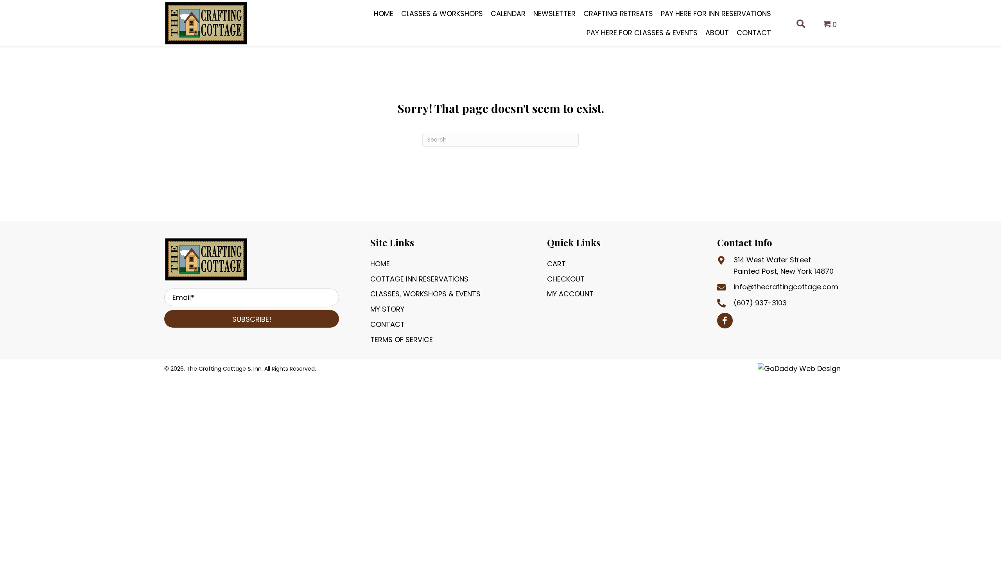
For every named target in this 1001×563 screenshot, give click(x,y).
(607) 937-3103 (760, 303)
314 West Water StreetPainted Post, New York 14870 (784, 265)
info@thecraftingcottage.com (786, 287)
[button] (251, 319)
